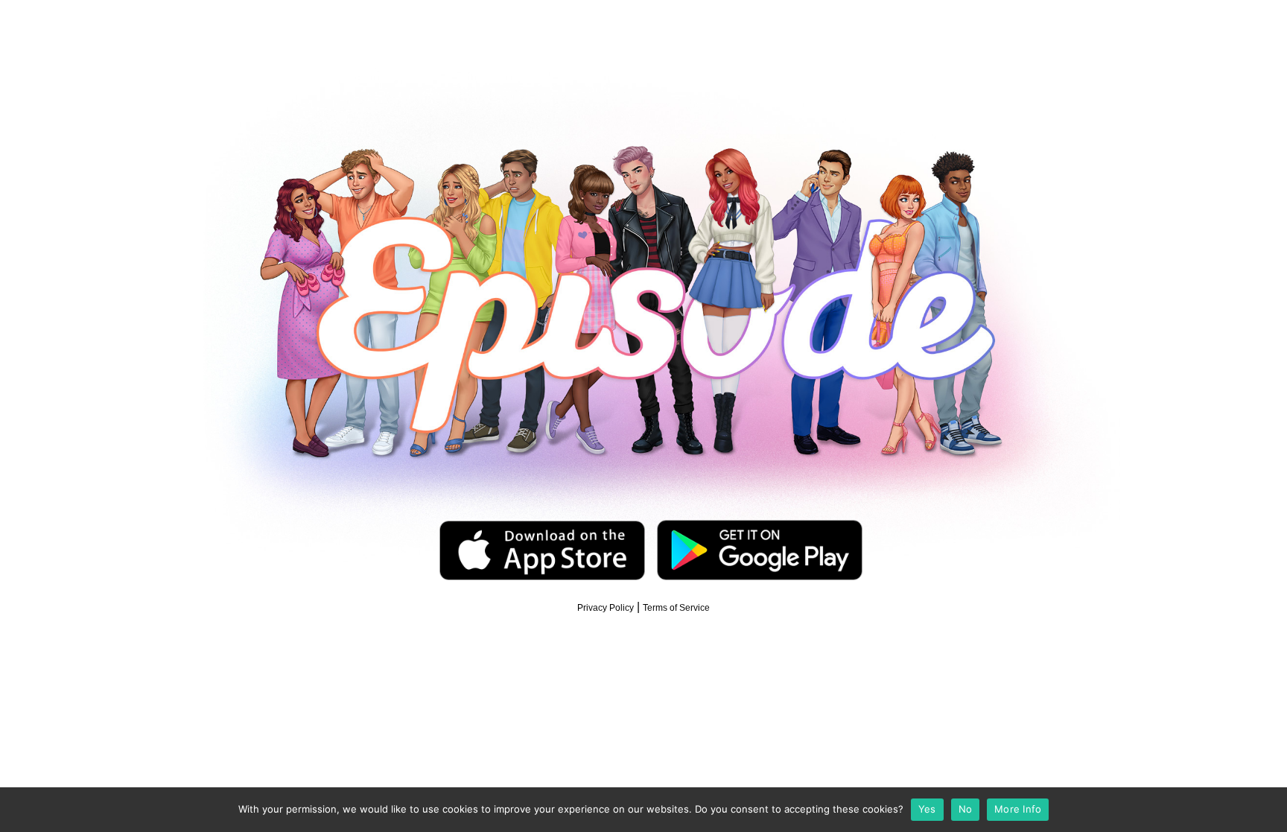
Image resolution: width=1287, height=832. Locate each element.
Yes (927, 809)
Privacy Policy (605, 608)
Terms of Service (676, 608)
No (966, 809)
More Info (1017, 809)
